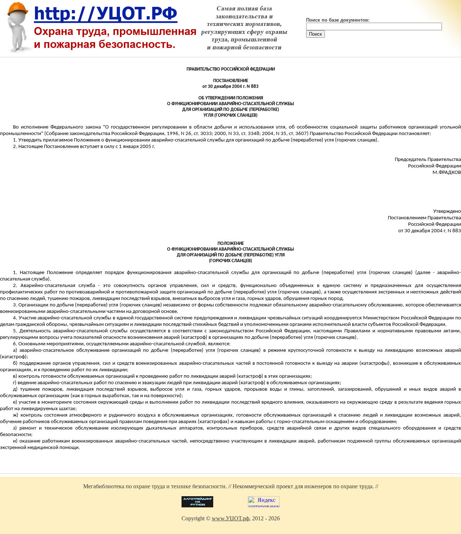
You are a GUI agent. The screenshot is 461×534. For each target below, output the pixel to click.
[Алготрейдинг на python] (197, 505)
